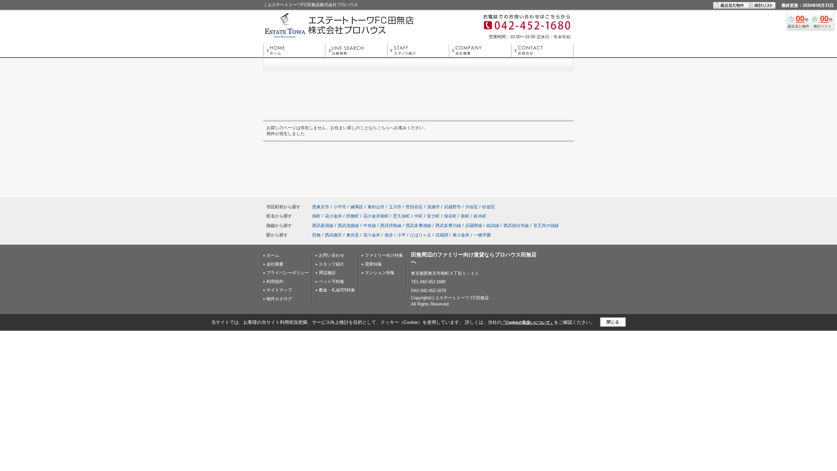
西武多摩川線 (448, 225)
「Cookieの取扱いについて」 (528, 322)
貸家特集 (373, 264)
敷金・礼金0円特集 (337, 290)
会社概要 (274, 264)
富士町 (433, 216)
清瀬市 (433, 206)
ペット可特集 (331, 281)
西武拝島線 (390, 225)
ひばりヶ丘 (420, 235)
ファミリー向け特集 (384, 255)
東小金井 (461, 235)
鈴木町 (480, 216)
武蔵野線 (473, 225)
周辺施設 (327, 272)
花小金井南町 (376, 216)
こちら (383, 127)
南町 (316, 216)
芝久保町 (401, 216)
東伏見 (352, 235)
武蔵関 (442, 235)
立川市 (395, 206)
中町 (418, 216)
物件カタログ (279, 298)
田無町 (352, 216)
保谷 (388, 235)
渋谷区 (471, 206)
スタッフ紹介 (331, 264)
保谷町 (450, 216)
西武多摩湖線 (418, 225)
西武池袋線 (348, 225)
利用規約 (274, 281)
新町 (465, 216)
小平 (401, 235)
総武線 (493, 225)
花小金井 (333, 216)
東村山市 (375, 206)
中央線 (369, 225)
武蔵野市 (452, 206)
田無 (316, 235)
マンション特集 (380, 272)
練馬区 (356, 206)
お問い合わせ (331, 255)
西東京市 (320, 206)
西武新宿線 (322, 225)
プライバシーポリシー (287, 272)
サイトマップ (279, 290)
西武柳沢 (333, 235)
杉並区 (488, 206)
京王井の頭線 (546, 225)
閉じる (612, 322)
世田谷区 (414, 206)
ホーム (272, 255)
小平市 (339, 206)
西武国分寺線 (516, 225)
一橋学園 (482, 235)
